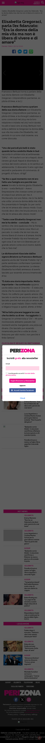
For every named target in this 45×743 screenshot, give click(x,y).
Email (8, 364)
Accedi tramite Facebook (24, 390)
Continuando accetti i (20, 374)
